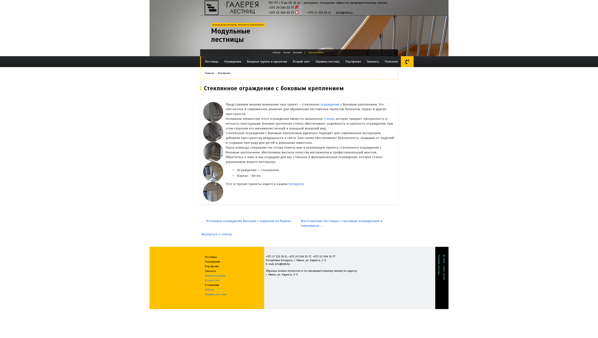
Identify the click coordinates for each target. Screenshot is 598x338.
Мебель (209, 289)
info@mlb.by (344, 13)
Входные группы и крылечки (267, 61)
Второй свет (301, 61)
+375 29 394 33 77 (281, 8)
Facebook (276, 53)
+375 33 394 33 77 (281, 13)
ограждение (329, 104)
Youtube (286, 53)
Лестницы (212, 61)
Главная (209, 73)
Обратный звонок (315, 53)
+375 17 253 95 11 (319, 13)
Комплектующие (215, 275)
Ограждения (232, 61)
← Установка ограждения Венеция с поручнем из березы (246, 221)
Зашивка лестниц (328, 61)
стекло (329, 119)
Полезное (391, 61)
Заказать (373, 61)
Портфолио (353, 61)
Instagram (297, 53)
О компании (212, 285)
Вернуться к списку (217, 234)
